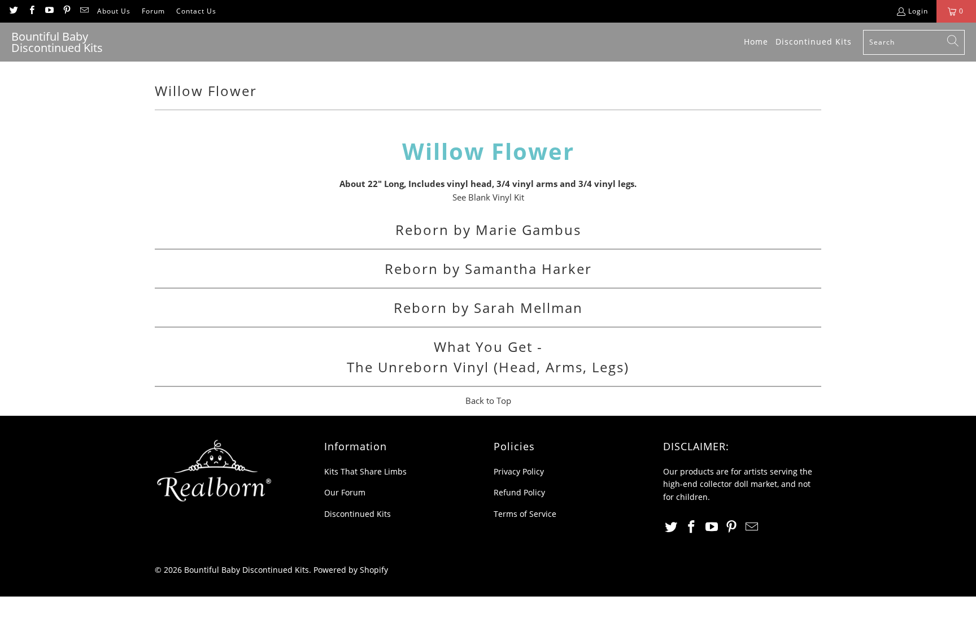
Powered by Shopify (350, 569)
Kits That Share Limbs (365, 471)
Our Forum (344, 492)
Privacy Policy (519, 471)
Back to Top (488, 400)
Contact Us (196, 11)
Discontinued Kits (357, 513)
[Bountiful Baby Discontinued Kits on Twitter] (13, 11)
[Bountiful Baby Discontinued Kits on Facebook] (31, 11)
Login (918, 11)
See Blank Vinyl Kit (488, 197)
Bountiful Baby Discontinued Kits (246, 569)
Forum (153, 11)
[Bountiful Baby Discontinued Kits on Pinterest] (66, 11)
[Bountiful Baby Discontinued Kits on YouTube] (49, 11)
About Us (113, 11)
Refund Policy (519, 492)
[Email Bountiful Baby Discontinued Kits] (84, 11)
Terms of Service (525, 513)
